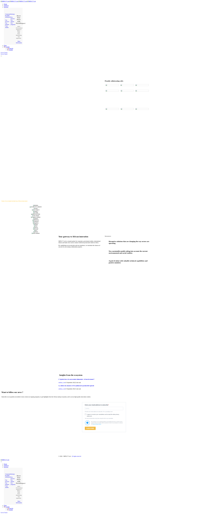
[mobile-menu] (1, 461)
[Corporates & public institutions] (7, 11)
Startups (13, 14)
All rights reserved (76, 456)
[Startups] (13, 11)
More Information (19, 42)
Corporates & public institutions (8, 15)
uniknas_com (61, 382)
